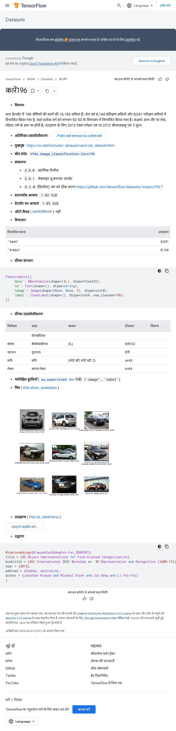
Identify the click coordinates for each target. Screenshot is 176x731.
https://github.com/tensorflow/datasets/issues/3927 (120, 187)
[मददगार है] (160, 79)
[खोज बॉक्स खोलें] (119, 5)
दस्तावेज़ (130, 40)
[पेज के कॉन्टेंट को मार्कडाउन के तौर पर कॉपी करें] (47, 91)
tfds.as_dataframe (44, 517)
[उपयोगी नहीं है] (167, 79)
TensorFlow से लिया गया (106, 683)
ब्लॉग (9, 653)
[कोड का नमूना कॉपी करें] (166, 271)
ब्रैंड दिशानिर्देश (99, 675)
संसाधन (31, 79)
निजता (18, 700)
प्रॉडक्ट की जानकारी (103, 661)
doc (57, 379)
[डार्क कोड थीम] (159, 271)
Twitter (11, 675)
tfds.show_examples (40, 387)
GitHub (10, 668)
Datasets (15, 20)
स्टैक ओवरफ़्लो (99, 668)
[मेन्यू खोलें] (7, 5)
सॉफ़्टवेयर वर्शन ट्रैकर (103, 653)
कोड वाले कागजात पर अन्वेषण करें (79, 136)
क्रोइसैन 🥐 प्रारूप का (67, 40)
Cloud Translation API (44, 63)
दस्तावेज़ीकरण (42, 212)
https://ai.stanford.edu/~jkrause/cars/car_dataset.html (70, 145)
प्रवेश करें (165, 5)
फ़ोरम (9, 661)
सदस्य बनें (84, 709)
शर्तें (8, 700)
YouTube (12, 683)
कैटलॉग (63, 79)
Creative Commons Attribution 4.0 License (104, 613)
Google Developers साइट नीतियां (104, 618)
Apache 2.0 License (18, 618)
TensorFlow (13, 79)
